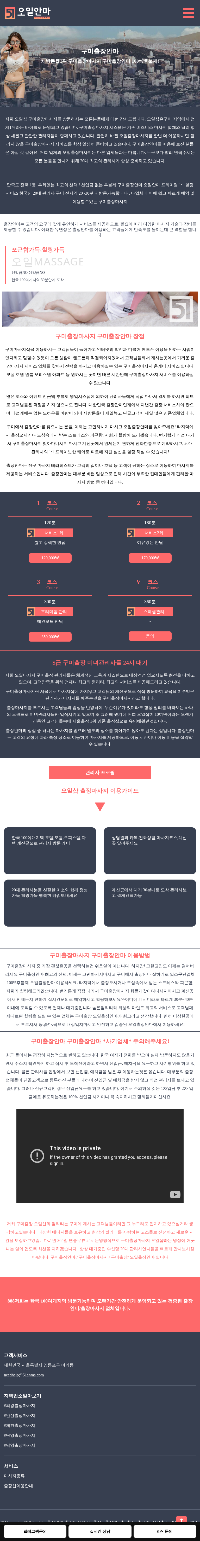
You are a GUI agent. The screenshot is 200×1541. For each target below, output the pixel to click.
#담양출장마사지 (19, 1445)
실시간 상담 (100, 1531)
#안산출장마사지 (19, 1415)
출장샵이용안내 (18, 1486)
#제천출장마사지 (19, 1425)
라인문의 (165, 1531)
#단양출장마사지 (19, 1435)
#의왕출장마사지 (19, 1405)
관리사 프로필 (100, 772)
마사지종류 (14, 1476)
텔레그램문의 (35, 1531)
